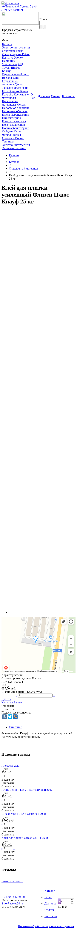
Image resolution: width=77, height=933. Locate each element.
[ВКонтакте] (4, 716)
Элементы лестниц (14, 148)
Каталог (14, 161)
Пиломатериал (11, 118)
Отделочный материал (10, 82)
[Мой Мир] (15, 716)
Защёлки (7, 87)
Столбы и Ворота (13, 138)
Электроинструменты (16, 47)
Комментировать (12, 881)
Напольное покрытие (15, 107)
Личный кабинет (12, 9)
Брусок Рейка (21, 54)
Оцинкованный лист (15, 74)
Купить (6, 699)
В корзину (8, 779)
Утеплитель (9, 64)
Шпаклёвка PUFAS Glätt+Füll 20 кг (23, 813)
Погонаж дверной (13, 124)
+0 (3, 6)
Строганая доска (12, 50)
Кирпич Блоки (18, 91)
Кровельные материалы (10, 103)
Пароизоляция (20, 114)
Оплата (49, 909)
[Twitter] (10, 716)
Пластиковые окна (14, 121)
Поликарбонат (11, 128)
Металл (21, 104)
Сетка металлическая (11, 133)
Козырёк (7, 94)
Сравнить (7, 709)
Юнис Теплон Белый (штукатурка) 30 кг (27, 789)
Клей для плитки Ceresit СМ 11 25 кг (24, 837)
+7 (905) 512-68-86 (13, 896)
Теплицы (8, 141)
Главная (14, 155)
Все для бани (10, 77)
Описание (15, 727)
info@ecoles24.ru (12, 903)
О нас (48, 897)
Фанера (7, 54)
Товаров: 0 (12, 6)
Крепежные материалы (15, 96)
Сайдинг (7, 131)
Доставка (50, 903)
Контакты (50, 916)
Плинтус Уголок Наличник (12, 59)
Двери (19, 84)
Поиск (43, 19)
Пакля (6, 114)
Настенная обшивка (14, 111)
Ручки (25, 128)
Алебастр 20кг (10, 765)
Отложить (7, 705)
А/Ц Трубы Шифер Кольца (12, 68)
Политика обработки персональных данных (46, 926)
